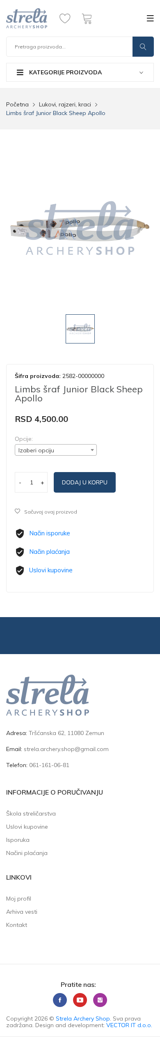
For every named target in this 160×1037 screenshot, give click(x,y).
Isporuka (18, 839)
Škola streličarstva (31, 813)
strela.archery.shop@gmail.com (66, 749)
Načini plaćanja (27, 853)
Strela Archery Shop (83, 1018)
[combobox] (56, 450)
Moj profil (18, 898)
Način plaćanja (49, 551)
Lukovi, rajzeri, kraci (65, 104)
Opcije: (24, 439)
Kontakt (16, 925)
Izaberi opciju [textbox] (36, 450)
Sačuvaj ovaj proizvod (50, 512)
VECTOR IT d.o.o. (129, 1025)
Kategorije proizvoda (64, 72)
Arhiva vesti (21, 911)
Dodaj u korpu (84, 482)
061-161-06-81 (49, 765)
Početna (17, 104)
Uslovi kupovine (51, 570)
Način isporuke (49, 533)
